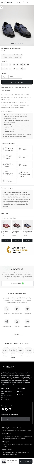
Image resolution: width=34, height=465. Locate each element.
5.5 (7, 64)
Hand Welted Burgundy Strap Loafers (16, 232)
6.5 (14, 64)
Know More (17, 334)
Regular (5, 76)
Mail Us (21, 391)
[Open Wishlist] (20, 2)
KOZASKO (10, 367)
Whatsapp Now (16, 283)
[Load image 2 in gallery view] (15, 43)
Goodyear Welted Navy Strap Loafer (27, 232)
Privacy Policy (5, 397)
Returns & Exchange (6, 395)
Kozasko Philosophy (6, 391)
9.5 (6, 68)
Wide (12, 76)
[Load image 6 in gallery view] (22, 43)
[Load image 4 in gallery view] (18, 43)
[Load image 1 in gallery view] (12, 43)
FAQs (2, 393)
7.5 (21, 64)
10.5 (14, 68)
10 (10, 68)
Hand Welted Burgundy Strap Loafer (5, 232)
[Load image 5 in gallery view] (20, 43)
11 (17, 68)
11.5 (21, 68)
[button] (2, 2)
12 (24, 68)
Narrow (19, 76)
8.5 (28, 64)
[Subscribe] (28, 419)
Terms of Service (5, 400)
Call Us (21, 395)
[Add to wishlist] (4, 222)
